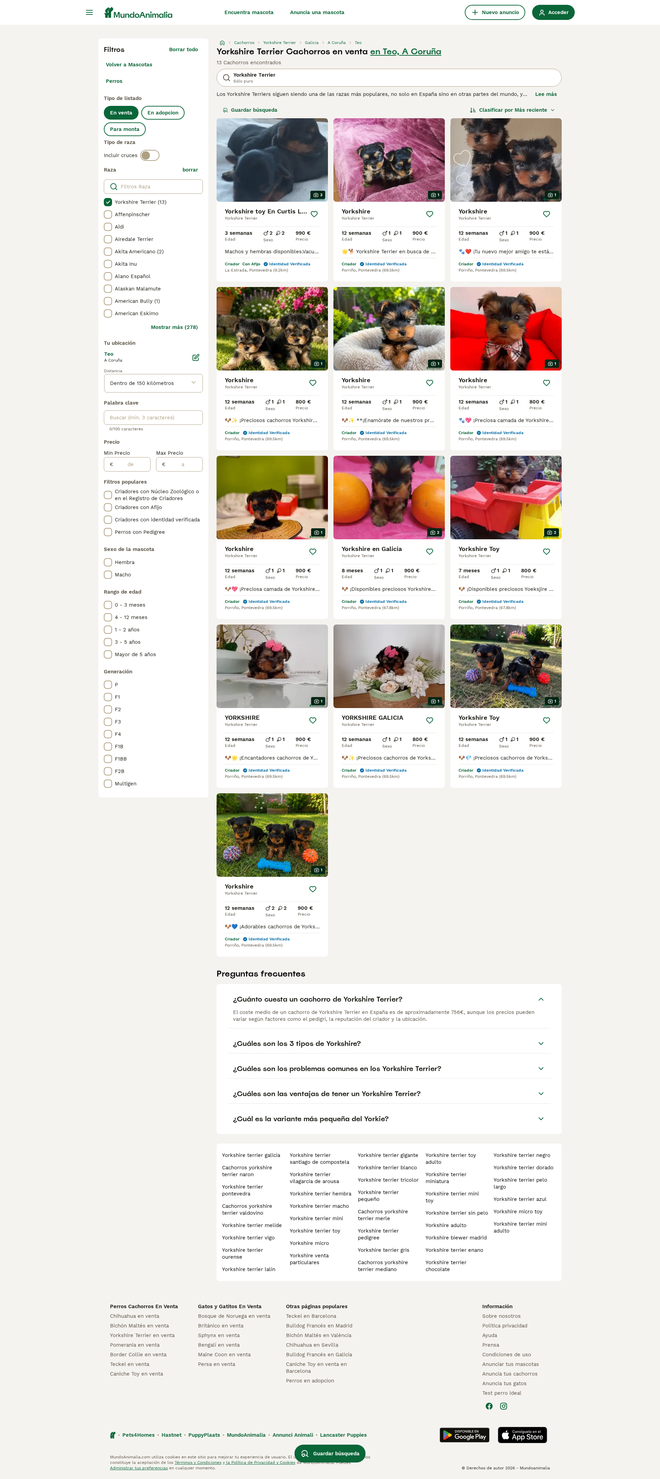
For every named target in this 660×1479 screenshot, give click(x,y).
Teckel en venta (129, 1364)
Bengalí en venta (219, 1345)
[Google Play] (465, 1435)
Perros (114, 81)
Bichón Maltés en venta (139, 1326)
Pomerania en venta (135, 1345)
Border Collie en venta (138, 1354)
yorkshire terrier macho (319, 1206)
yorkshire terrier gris (383, 1250)
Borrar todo (183, 49)
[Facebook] (489, 1406)
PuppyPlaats (204, 1435)
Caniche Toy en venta (136, 1374)
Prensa (490, 1345)
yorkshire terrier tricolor (388, 1180)
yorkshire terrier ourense (242, 1253)
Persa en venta (216, 1364)
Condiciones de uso (506, 1354)
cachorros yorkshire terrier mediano (383, 1265)
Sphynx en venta (219, 1335)
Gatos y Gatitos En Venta (230, 1306)
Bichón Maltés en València (318, 1335)
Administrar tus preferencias (139, 1468)
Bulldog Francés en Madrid (319, 1326)
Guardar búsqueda (254, 110)
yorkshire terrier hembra (320, 1194)
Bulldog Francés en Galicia (319, 1354)
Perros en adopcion (310, 1381)
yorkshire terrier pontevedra (242, 1190)
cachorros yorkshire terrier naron (247, 1171)
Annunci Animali (293, 1435)
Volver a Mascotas (129, 65)
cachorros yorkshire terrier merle (383, 1215)
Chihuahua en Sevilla (312, 1345)
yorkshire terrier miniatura (446, 1177)
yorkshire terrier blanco (387, 1168)
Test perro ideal (501, 1393)
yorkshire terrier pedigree (378, 1234)
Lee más (546, 94)
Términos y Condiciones (198, 1462)
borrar (190, 170)
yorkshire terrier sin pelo (457, 1213)
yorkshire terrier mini (316, 1218)
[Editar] (196, 357)
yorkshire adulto (446, 1225)
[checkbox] (108, 202)
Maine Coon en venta (224, 1354)
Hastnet (172, 1435)
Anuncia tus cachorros (510, 1374)
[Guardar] (314, 214)
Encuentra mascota (249, 12)
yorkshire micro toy (518, 1211)
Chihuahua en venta (134, 1316)
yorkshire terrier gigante (388, 1155)
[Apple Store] (522, 1435)
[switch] (150, 155)
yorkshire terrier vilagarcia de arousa (314, 1177)
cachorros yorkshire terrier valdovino (247, 1209)
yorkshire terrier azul (520, 1199)
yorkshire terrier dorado (523, 1168)
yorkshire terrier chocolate (446, 1265)
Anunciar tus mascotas (510, 1364)
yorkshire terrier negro (522, 1155)
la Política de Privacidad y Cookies (260, 1462)
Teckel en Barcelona (311, 1316)
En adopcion (162, 113)
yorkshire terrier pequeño (378, 1195)
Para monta (125, 129)
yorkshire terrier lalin (248, 1269)
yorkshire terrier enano (454, 1250)
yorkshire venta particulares (309, 1259)
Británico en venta (220, 1326)
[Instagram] (503, 1406)
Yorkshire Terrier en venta (142, 1335)
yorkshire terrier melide (252, 1225)
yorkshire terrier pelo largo (520, 1183)
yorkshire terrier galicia (251, 1155)
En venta (121, 113)
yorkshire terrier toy (315, 1231)
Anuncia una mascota (317, 12)
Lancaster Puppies (343, 1435)
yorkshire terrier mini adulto (520, 1227)
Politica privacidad (504, 1326)
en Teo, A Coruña (405, 51)
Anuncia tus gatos (504, 1383)
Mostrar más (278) (174, 327)
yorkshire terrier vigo (248, 1238)
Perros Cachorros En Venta (144, 1306)
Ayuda (489, 1335)
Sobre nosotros (501, 1316)
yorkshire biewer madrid (456, 1238)
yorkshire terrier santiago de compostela (319, 1158)
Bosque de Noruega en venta (234, 1316)
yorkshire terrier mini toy (452, 1197)
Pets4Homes (138, 1435)
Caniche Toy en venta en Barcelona (316, 1367)
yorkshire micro (309, 1243)
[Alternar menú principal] (89, 12)
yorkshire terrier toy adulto (451, 1158)
